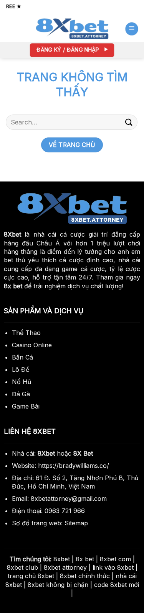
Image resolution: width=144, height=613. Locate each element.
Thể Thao (26, 333)
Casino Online (32, 345)
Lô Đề (20, 369)
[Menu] (131, 29)
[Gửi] (129, 121)
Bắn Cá (22, 357)
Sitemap (76, 523)
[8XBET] (72, 28)
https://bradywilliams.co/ (73, 465)
